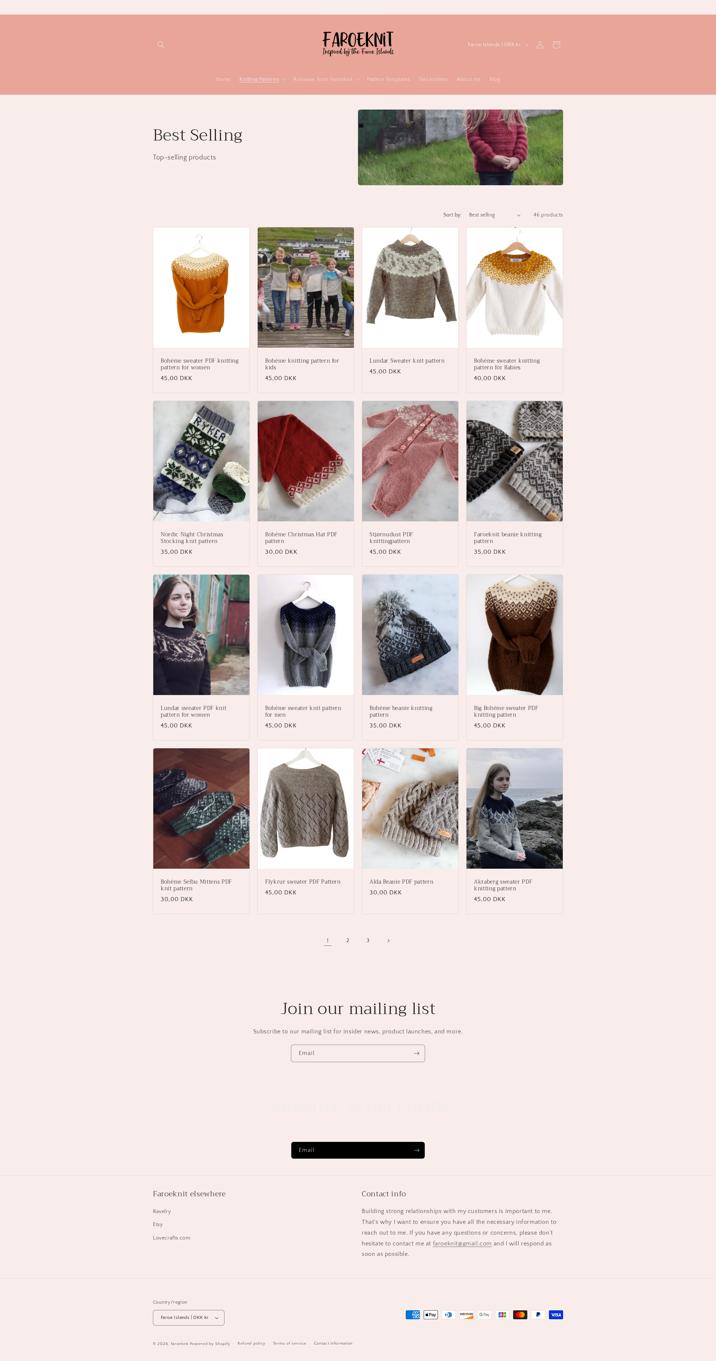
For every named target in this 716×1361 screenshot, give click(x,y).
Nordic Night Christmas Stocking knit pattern (192, 537)
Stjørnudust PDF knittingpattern (391, 537)
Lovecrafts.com (171, 1238)
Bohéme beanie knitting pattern (401, 711)
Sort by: (452, 215)
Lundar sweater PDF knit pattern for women (193, 711)
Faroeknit (179, 1344)
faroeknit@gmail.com (462, 1243)
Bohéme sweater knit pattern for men (303, 711)
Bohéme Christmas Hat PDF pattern (301, 537)
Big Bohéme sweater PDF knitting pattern (506, 711)
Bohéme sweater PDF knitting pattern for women (200, 364)
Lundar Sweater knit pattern (407, 360)
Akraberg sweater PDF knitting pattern (503, 885)
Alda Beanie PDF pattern (401, 881)
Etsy (158, 1225)
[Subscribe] (416, 1053)
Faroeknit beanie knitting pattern (508, 537)
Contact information (333, 1343)
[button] (161, 45)
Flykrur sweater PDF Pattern (303, 881)
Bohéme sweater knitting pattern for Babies (507, 364)
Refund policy (252, 1343)
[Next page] (388, 940)
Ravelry (162, 1212)
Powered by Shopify (210, 1344)
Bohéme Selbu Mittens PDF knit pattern (196, 885)
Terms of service (290, 1343)
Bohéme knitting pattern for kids (302, 364)
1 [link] (328, 940)
